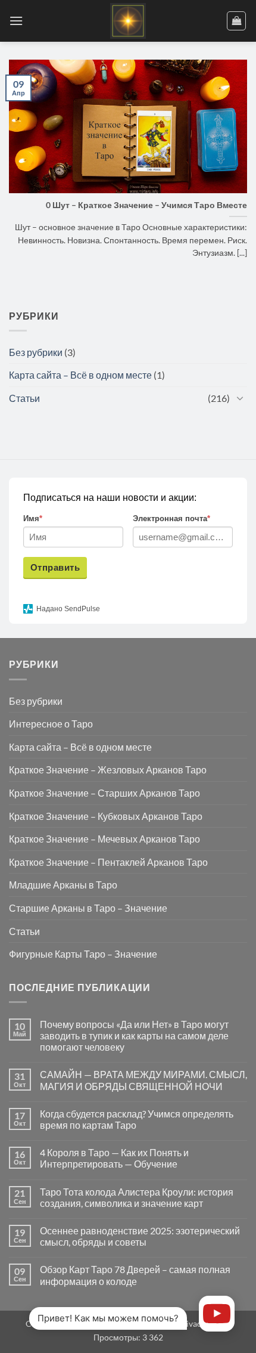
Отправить (55, 567)
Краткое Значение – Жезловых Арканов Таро (108, 769)
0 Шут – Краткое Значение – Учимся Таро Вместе (146, 205)
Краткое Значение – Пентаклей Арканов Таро (108, 862)
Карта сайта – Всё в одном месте (80, 374)
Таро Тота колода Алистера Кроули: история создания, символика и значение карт (136, 1197)
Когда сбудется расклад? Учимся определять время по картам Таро (136, 1119)
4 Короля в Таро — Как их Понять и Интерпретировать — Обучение (114, 1158)
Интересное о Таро (51, 723)
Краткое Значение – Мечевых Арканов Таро (104, 838)
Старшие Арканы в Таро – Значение (88, 908)
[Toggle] (240, 398)
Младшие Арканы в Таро (63, 884)
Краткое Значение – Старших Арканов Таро (104, 792)
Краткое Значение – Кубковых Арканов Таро (105, 816)
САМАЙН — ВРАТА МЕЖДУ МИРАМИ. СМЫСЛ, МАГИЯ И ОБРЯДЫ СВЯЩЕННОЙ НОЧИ (143, 1080)
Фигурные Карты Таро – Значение (83, 953)
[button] (16, 20)
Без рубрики (36, 352)
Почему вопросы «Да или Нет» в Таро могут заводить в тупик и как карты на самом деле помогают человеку (134, 1035)
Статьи (24, 398)
